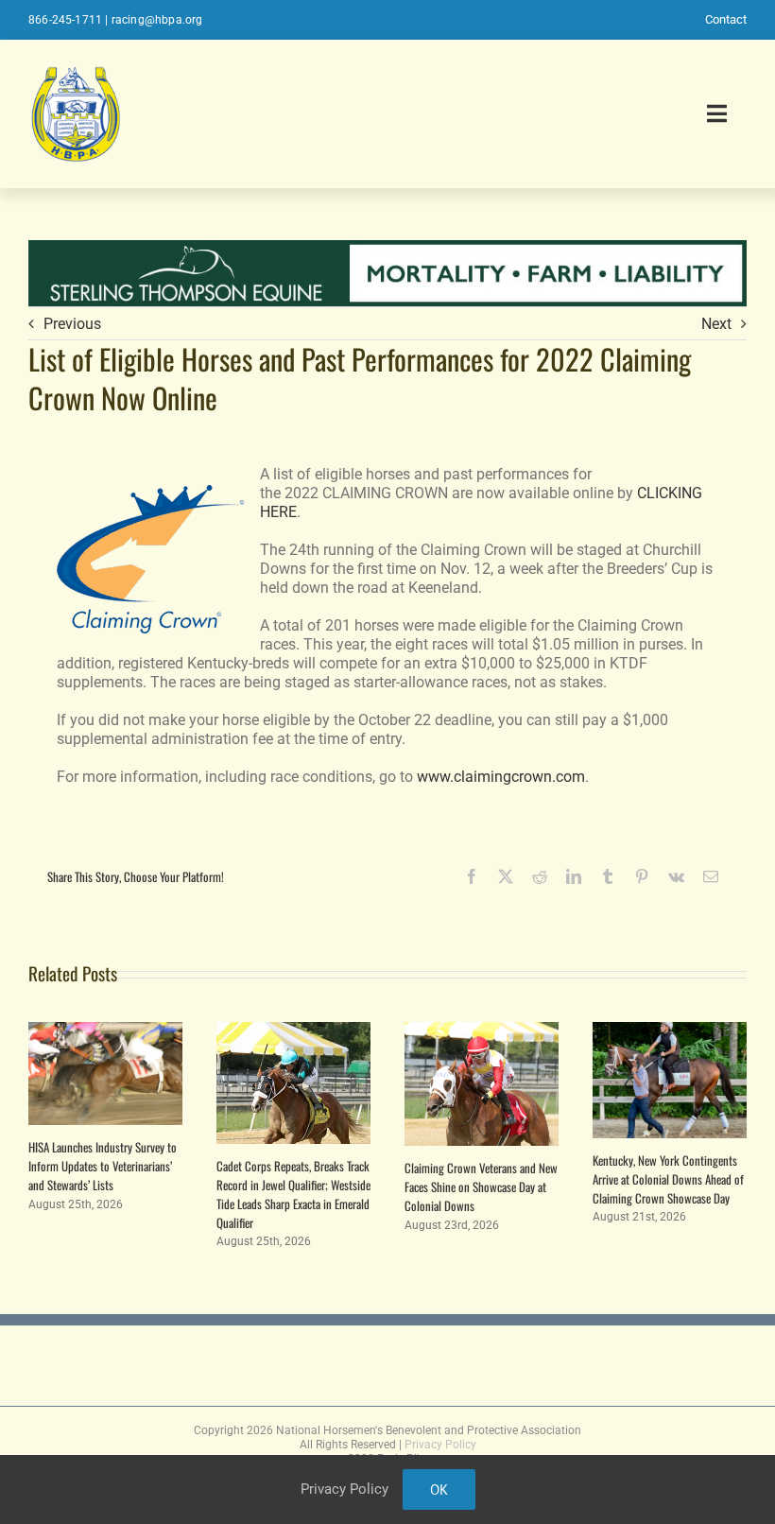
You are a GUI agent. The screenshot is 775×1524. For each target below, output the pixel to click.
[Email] (711, 876)
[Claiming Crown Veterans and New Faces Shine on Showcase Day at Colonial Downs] (482, 1031)
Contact (726, 19)
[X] (506, 876)
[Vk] (676, 876)
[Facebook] (472, 876)
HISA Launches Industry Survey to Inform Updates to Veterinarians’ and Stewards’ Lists (102, 1165)
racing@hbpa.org (157, 19)
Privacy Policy (440, 1444)
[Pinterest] (642, 876)
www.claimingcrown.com (501, 777)
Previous (72, 324)
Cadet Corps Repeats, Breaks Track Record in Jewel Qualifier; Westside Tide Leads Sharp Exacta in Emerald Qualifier (293, 1194)
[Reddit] (540, 876)
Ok (439, 1489)
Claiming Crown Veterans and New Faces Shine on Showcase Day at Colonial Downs (481, 1186)
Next (716, 324)
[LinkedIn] (574, 876)
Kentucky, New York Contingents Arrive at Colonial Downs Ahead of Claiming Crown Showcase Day (668, 1179)
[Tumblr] (608, 876)
